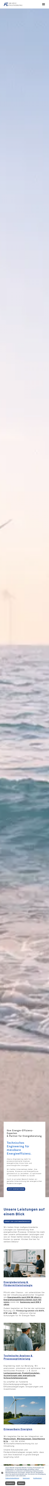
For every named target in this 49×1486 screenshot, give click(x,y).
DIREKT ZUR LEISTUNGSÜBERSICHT (17, 1221)
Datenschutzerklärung (12, 1478)
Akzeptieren (10, 1483)
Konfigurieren (37, 1478)
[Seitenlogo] (13, 4)
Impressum (26, 1478)
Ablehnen (21, 1483)
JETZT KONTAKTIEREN (16, 1189)
